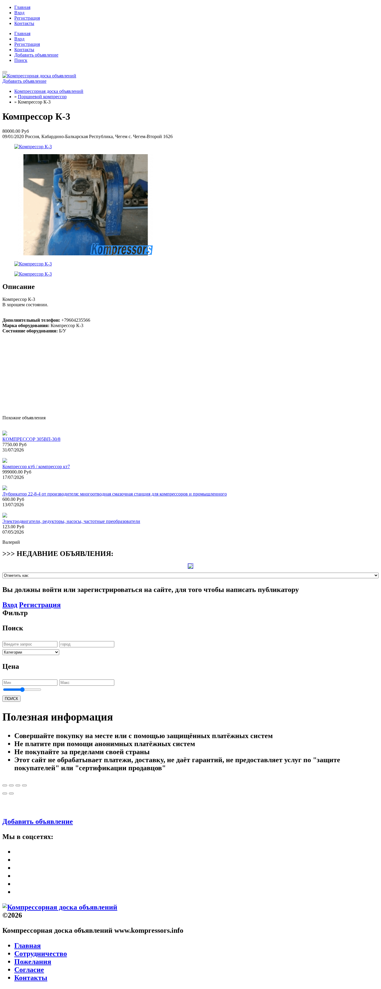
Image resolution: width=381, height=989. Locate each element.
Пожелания (32, 961)
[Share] (11, 785)
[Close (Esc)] (4, 785)
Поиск (20, 60)
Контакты (24, 23)
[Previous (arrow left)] (4, 793)
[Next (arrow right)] (11, 793)
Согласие (29, 970)
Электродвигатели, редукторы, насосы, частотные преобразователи (71, 521)
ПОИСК (11, 698)
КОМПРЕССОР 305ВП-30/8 (31, 439)
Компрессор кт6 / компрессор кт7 (36, 466)
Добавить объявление (36, 54)
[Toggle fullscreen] (17, 785)
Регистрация (27, 18)
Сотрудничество (40, 953)
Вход (19, 12)
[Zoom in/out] (24, 785)
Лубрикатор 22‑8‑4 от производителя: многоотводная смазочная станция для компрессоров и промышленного (114, 493)
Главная (22, 7)
